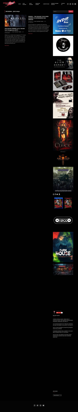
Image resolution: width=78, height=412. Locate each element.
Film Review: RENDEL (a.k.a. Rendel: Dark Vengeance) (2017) (15, 29)
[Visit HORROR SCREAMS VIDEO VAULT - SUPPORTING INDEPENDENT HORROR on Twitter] (57, 194)
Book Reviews (31, 4)
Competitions (46, 3)
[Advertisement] (63, 284)
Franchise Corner (38, 4)
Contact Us (63, 4)
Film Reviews (24, 4)
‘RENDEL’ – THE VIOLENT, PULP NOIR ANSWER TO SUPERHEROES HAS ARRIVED (38, 18)
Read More (7, 45)
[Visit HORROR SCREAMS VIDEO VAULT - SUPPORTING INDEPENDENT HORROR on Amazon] (59, 194)
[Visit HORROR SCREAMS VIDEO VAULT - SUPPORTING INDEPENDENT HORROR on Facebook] (55, 194)
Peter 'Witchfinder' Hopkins (17, 31)
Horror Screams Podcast (54, 4)
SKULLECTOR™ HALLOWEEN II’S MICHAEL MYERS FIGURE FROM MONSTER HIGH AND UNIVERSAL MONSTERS (62, 336)
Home (19, 3)
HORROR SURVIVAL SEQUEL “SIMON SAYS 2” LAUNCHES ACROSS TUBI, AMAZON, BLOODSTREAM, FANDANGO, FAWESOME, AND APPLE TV (63, 320)
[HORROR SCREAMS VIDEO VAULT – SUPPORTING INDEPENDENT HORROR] (8, 4)
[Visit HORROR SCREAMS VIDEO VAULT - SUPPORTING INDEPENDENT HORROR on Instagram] (53, 194)
